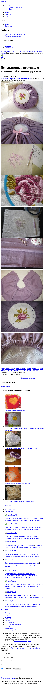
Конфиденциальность (13, 624)
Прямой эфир (7, 505)
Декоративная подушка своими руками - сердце (22, 448)
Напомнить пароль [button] (25, 678)
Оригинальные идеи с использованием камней (22, 563)
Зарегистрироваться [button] (16, 7)
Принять (4, 650)
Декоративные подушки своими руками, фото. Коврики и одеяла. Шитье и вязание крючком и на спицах (22, 369)
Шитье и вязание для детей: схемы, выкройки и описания (23, 546)
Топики (7, 12)
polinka (13, 559)
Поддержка (9, 48)
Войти (7, 613)
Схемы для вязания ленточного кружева (19, 545)
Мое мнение (5, 386)
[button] (7, 5)
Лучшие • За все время (13, 36)
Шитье (15, 51)
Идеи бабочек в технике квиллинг (17, 595)
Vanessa (13, 570)
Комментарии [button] (10, 509)
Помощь (8, 44)
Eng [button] (10, 9)
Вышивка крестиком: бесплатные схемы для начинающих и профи (24, 586)
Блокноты (8, 26)
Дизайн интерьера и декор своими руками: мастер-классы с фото (23, 605)
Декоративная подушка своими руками (16, 78)
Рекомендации (10, 626)
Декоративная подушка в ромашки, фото (19, 501)
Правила (8, 46)
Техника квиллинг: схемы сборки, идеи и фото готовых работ (24, 596)
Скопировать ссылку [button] (28, 378)
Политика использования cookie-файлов (25, 648)
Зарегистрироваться (8, 678)
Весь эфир (4, 609)
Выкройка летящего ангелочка (16, 527)
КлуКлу (3, 2)
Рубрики (8, 14)
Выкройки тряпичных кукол (15, 536)
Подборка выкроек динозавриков (17, 518)
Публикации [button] (9, 511)
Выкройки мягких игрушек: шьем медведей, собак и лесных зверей (24, 519)
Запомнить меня (9, 669)
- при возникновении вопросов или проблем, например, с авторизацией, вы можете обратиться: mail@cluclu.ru (21, 682)
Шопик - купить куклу (22, 641)
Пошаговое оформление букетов (16, 554)
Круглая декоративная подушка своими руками (22, 466)
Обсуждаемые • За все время (15, 34)
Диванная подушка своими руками (17, 484)
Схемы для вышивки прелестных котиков (20, 584)
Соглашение (9, 622)
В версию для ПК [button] (11, 630)
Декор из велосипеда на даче (15, 604)
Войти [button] (7, 654)
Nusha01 (14, 515)
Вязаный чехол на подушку (15, 411)
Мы (6, 16)
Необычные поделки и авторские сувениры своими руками (22, 555)
